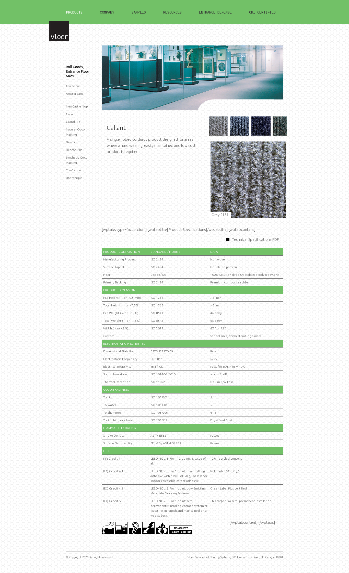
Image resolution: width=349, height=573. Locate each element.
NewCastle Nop (77, 106)
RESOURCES (172, 12)
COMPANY (107, 12)
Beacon (71, 142)
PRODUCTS (74, 12)
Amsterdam (74, 93)
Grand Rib (73, 121)
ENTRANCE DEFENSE (215, 12)
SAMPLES (139, 12)
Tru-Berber (74, 170)
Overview (72, 86)
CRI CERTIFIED (262, 12)
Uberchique (74, 178)
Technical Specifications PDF (255, 239)
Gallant (71, 114)
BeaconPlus (74, 149)
